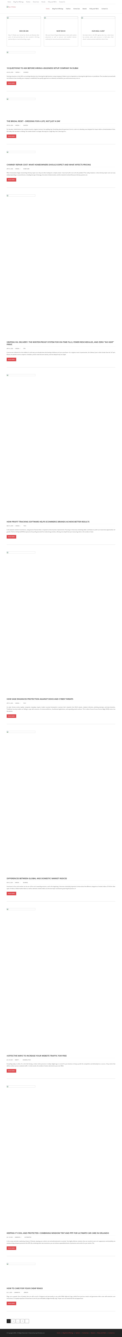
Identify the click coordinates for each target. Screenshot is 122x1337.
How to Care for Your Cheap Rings (25, 1288)
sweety (17, 1060)
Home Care (36, 2)
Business (26, 72)
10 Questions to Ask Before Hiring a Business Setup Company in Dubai (42, 68)
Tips (24, 348)
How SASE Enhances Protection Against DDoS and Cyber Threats (40, 699)
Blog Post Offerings (18, 2)
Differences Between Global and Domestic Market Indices (37, 878)
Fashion (28, 2)
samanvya (17, 1237)
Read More (12, 43)
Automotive (27, 1237)
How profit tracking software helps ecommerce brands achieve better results (48, 521)
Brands (43, 2)
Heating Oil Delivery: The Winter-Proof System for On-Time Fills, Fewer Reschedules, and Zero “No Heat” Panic (60, 343)
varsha (17, 72)
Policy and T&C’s (52, 2)
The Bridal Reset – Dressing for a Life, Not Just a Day (33, 121)
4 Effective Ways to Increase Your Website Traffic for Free (37, 1055)
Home (9, 2)
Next (27, 1321)
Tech (25, 526)
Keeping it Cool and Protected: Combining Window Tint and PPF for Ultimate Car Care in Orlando (58, 1233)
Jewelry (26, 1292)
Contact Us (62, 2)
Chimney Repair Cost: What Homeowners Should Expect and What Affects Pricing (49, 164)
